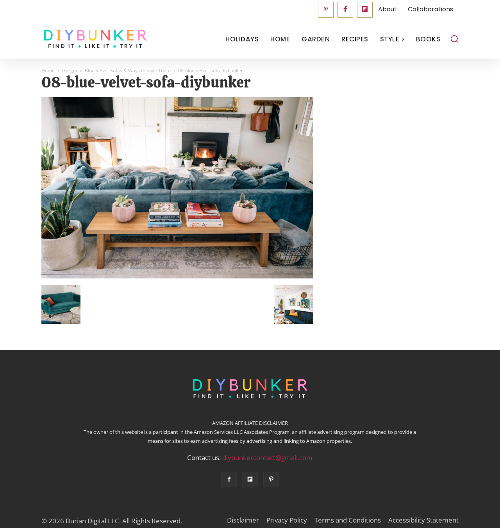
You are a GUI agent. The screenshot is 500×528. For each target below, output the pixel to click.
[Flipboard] (365, 10)
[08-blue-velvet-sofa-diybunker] (177, 276)
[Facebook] (345, 10)
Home (48, 70)
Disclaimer (243, 520)
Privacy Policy (286, 520)
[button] (454, 38)
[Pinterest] (326, 10)
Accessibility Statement (423, 520)
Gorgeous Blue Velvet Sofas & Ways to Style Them (116, 70)
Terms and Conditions (347, 520)
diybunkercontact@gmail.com (267, 457)
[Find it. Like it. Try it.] (93, 39)
